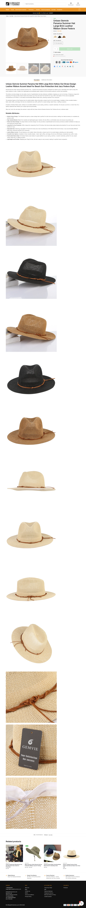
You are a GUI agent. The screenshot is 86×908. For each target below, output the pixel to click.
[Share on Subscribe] (70, 66)
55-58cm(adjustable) (58, 43)
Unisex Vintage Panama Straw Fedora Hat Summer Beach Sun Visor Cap (71, 866)
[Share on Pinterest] (62, 66)
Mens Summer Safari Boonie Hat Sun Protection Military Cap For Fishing (33, 865)
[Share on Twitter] (60, 66)
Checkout (78, 4)
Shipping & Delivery (48, 893)
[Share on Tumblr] (65, 66)
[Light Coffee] (64, 37)
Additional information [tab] (46, 79)
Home (7, 16)
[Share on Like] (54, 66)
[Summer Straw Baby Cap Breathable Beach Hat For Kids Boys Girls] (52, 853)
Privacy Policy (28, 896)
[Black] (60, 37)
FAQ (45, 889)
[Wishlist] (21, 847)
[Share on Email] (67, 66)
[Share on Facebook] (57, 66)
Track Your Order (48, 887)
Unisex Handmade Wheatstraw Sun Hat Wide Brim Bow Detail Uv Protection (14, 866)
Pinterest (66, 887)
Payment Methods (48, 891)
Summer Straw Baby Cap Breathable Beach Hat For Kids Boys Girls (52, 865)
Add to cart (69, 49)
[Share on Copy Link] (73, 66)
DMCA (26, 893)
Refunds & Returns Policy (50, 894)
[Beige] (55, 37)
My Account (70, 4)
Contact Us (27, 891)
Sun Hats (11, 16)
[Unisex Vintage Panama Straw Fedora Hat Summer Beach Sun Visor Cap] (71, 853)
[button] (48, 40)
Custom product (48, 896)
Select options (14, 871)
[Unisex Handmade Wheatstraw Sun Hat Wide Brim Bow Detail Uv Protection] (14, 853)
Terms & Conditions (29, 894)
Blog (26, 889)
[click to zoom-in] (28, 40)
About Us (27, 887)
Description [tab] (37, 79)
